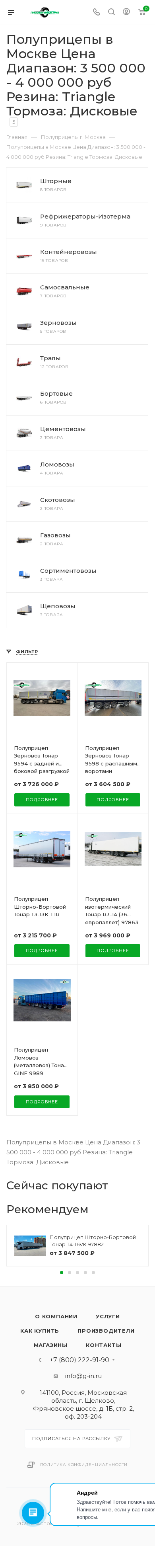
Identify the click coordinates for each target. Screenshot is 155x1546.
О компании (56, 1316)
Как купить (39, 1330)
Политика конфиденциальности (84, 1464)
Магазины (51, 1345)
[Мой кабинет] (126, 12)
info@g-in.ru (83, 1376)
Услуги (108, 1316)
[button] (62, 1272)
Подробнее (42, 799)
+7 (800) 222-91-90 (79, 1360)
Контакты (103, 1345)
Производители (106, 1330)
